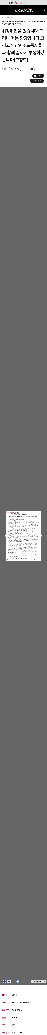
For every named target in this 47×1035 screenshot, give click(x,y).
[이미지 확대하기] (4, 981)
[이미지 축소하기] (9, 981)
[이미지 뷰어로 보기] (17, 981)
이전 (6, 536)
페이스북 (25, 69)
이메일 (32, 69)
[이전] (6, 536)
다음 (40, 536)
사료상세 (9, 18)
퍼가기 (11, 69)
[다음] (41, 536)
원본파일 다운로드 (37, 81)
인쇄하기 (39, 76)
